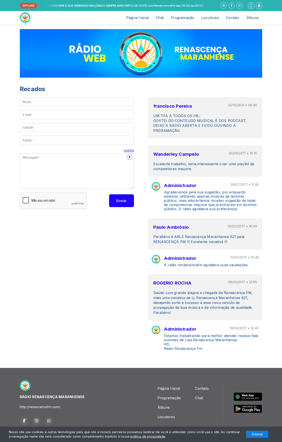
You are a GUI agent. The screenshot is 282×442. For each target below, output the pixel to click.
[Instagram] (224, 5)
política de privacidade (147, 436)
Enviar (121, 201)
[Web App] (251, 5)
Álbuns (253, 17)
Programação (182, 17)
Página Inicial (137, 17)
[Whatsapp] (239, 5)
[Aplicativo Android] (259, 5)
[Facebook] (231, 5)
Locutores (210, 17)
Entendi (257, 434)
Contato (232, 17)
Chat (160, 17)
